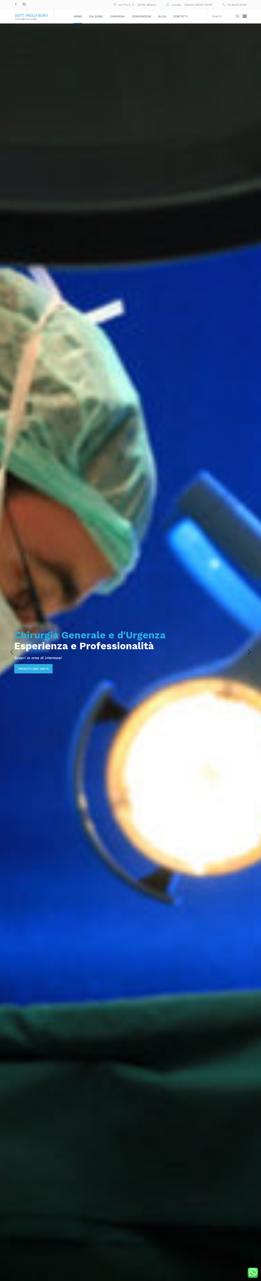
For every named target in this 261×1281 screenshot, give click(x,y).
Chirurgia (117, 16)
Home (78, 16)
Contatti (180, 16)
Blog (162, 16)
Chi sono (96, 16)
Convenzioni (141, 16)
